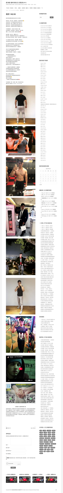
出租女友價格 (42, 438)
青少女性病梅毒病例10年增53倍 (46, 331)
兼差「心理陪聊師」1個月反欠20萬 (47, 324)
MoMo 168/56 (43, 90)
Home (7, 10)
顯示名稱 (8, 447)
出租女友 (53, 436)
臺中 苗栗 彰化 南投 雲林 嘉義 (46, 51)
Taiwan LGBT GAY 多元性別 (46, 39)
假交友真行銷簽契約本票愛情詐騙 (47, 242)
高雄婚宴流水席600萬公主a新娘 (46, 421)
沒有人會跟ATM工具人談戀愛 (46, 282)
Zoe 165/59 (43, 76)
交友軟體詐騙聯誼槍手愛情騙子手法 (47, 241)
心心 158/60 (43, 80)
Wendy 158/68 (43, 129)
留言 (7, 444)
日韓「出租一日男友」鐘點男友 (46, 392)
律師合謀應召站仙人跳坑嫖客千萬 (47, 261)
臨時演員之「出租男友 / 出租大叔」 (47, 411)
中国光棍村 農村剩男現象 (45, 341)
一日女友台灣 (49, 430)
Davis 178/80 (51, 206)
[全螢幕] (16, 481)
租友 (45, 449)
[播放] (7, 481)
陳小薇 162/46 (43, 117)
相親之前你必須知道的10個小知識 (47, 329)
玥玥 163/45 (43, 138)
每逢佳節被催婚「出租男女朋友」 (47, 280)
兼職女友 (41, 436)
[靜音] (14, 481)
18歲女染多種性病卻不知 (45, 322)
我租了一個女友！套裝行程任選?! (47, 266)
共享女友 (45, 434)
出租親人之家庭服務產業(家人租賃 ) (47, 249)
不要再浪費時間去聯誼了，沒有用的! (47, 339)
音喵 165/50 (43, 116)
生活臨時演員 (53, 447)
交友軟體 (49, 432)
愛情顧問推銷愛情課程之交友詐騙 (47, 380)
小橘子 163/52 (43, 87)
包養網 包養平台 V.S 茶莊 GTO (46, 251)
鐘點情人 (52, 451)
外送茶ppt (41, 445)
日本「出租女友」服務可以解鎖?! (47, 270)
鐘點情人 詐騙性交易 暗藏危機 (46, 307)
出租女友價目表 (47, 438)
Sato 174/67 (43, 146)
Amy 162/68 (43, 78)
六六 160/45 (43, 68)
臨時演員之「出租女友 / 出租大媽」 (47, 297)
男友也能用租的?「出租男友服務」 (47, 401)
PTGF (40, 430)
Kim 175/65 (43, 97)
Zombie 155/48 (44, 85)
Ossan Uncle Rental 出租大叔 (46, 25)
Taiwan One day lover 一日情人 (46, 41)
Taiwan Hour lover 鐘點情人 (46, 37)
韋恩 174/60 (43, 95)
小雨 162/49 (43, 139)
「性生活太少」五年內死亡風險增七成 (48, 319)
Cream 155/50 (43, 75)
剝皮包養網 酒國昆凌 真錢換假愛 (47, 368)
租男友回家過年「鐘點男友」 (46, 404)
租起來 (52, 449)
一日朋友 (41, 432)
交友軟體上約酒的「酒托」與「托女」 (48, 239)
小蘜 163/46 (43, 133)
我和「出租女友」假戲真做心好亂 (47, 265)
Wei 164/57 (43, 100)
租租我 (48, 449)
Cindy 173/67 (43, 114)
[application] (11, 480)
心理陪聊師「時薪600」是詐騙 (46, 326)
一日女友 (44, 430)
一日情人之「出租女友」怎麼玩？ (47, 225)
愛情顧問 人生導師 (44, 49)
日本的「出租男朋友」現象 (46, 391)
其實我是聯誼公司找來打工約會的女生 (48, 246)
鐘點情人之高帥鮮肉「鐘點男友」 (47, 416)
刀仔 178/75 (43, 73)
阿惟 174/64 (43, 136)
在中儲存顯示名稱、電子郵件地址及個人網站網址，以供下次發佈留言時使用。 (20, 458)
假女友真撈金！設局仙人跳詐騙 (46, 358)
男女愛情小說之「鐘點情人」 (46, 287)
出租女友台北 (53, 438)
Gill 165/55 (43, 124)
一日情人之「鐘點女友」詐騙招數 (47, 229)
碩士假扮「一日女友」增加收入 (46, 288)
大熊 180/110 (43, 105)
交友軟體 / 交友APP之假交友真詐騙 (47, 236)
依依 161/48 (43, 102)
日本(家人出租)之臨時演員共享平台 (47, 268)
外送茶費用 (45, 445)
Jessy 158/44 (43, 112)
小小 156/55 (43, 93)
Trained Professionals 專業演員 (47, 44)
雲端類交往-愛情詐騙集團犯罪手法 (47, 309)
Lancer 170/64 (43, 151)
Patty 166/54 (43, 128)
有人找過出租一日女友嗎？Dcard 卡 (47, 275)
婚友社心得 (50, 445)
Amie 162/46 (43, 121)
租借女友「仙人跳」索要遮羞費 (46, 290)
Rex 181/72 (43, 92)
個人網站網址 (8, 453)
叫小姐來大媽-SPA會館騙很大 (46, 253)
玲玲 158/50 (43, 150)
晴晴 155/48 (43, 155)
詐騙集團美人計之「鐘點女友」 (46, 302)
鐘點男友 (41, 453)
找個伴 (46, 447)
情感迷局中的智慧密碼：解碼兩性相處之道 (48, 104)
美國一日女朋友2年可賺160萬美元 (47, 295)
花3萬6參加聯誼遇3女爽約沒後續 (47, 300)
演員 (48, 447)
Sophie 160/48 (43, 71)
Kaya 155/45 (43, 70)
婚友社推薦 (41, 447)
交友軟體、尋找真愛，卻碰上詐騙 (47, 237)
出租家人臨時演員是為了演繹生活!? (47, 365)
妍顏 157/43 (43, 88)
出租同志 (45, 436)
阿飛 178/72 (51, 215)
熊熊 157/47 (43, 143)
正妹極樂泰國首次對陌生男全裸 (46, 278)
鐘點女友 (48, 451)
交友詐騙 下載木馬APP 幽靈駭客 (47, 345)
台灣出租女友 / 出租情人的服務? (47, 254)
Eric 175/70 (43, 134)
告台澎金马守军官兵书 (45, 372)
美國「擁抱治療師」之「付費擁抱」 (47, 408)
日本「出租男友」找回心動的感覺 (47, 389)
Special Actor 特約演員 (45, 36)
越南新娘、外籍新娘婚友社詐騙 (46, 304)
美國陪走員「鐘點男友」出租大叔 (47, 409)
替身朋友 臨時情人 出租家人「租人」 (47, 273)
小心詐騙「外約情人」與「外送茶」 (47, 259)
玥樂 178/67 (43, 83)
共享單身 (41, 434)
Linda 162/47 (43, 122)
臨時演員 (41, 451)
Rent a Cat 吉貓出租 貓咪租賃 (46, 32)
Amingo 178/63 (44, 109)
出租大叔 (49, 436)
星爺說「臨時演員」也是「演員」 (47, 271)
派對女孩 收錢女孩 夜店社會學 (46, 283)
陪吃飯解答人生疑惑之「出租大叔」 (47, 418)
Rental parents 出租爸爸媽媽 (46, 34)
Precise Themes (36, 489)
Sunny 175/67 (43, 63)
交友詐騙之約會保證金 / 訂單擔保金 (47, 234)
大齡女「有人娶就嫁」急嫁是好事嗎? (47, 258)
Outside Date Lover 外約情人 (46, 27)
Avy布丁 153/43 (44, 99)
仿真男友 (53, 432)
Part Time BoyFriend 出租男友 (14, 10)
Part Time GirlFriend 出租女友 (46, 30)
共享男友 (53, 434)
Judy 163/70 (43, 160)
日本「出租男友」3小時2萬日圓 (46, 387)
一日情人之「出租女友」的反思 (46, 227)
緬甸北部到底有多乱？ (45, 406)
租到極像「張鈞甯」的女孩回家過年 (47, 292)
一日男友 (45, 432)
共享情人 (49, 434)
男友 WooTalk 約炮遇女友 (45, 285)
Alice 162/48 (43, 141)
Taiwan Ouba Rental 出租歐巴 (46, 42)
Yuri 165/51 (43, 107)
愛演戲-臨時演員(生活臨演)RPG (16, 2)
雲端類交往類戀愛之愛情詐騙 (46, 311)
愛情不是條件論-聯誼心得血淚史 (47, 328)
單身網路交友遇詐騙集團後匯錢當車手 (48, 256)
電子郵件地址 (8, 450)
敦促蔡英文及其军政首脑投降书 (46, 382)
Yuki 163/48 (43, 145)
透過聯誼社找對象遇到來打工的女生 (47, 305)
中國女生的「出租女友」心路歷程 (47, 232)
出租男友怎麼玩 (47, 443)
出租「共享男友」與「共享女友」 (47, 363)
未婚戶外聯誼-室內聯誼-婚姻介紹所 (47, 397)
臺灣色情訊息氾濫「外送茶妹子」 (47, 299)
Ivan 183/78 (43, 153)
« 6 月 (40, 184)
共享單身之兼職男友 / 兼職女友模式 (47, 244)
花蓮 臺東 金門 (43, 53)
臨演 (44, 451)
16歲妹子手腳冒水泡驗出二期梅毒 (47, 321)
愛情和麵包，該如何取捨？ (46, 263)
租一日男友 (41, 449)
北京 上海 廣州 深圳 (44, 46)
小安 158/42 (43, 119)
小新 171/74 (43, 158)
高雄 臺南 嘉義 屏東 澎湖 (45, 54)
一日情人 (53, 430)
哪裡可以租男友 (53, 443)
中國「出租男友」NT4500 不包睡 (47, 343)
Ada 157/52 (43, 126)
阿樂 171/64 (43, 148)
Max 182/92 (43, 131)
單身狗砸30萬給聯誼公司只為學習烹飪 (48, 375)
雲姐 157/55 (43, 66)
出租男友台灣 (42, 443)
